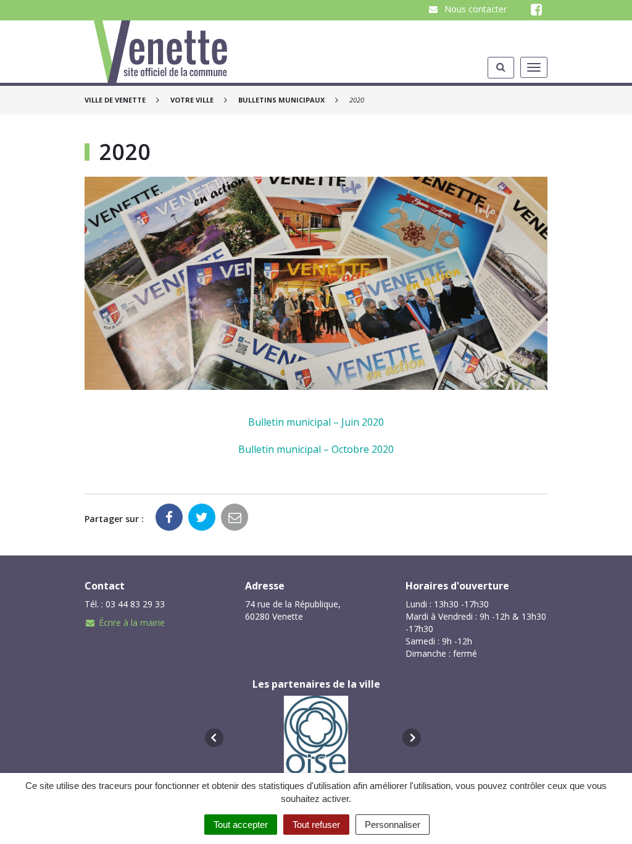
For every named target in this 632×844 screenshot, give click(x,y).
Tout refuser (316, 824)
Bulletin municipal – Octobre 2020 (316, 449)
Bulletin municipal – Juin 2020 (316, 422)
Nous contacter (474, 9)
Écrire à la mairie (132, 622)
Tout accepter (241, 824)
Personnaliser (392, 824)
